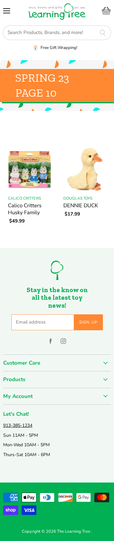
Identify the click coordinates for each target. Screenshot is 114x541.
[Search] (102, 32)
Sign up (88, 322)
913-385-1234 (17, 425)
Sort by (12, 127)
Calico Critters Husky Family (24, 209)
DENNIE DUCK (80, 205)
